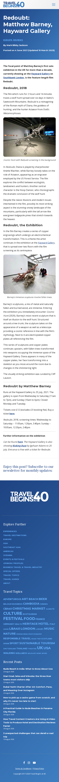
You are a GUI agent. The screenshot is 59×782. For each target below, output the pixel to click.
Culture (12, 613)
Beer (43, 599)
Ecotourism (30, 614)
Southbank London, (14, 77)
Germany (8, 624)
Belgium (7, 604)
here (12, 413)
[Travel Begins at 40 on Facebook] (24, 763)
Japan (6, 629)
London (28, 628)
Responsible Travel (17, 638)
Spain (6, 643)
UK (40, 647)
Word (44, 653)
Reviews (18, 40)
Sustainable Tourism (37, 643)
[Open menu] (54, 4)
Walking (9, 653)
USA (47, 648)
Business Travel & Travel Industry (22, 567)
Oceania (7, 555)
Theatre (32, 649)
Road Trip (36, 639)
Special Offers (11, 571)
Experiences (10, 531)
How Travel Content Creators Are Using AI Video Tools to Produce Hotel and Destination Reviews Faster (29, 722)
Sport (14, 643)
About (6, 583)
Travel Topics (11, 575)
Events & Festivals (13, 559)
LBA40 (14, 628)
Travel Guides (11, 579)
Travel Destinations (14, 535)
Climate (50, 609)
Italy (52, 624)
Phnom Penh (22, 634)
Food (29, 618)
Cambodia (31, 603)
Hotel (43, 623)
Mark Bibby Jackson (17, 45)
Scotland (46, 639)
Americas (8, 551)
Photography (35, 634)
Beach (33, 599)
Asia (5, 543)
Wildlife (32, 653)
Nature (9, 633)
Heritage (30, 623)
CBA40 (7, 608)
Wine (38, 653)
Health (18, 624)
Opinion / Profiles (13, 563)
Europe (7, 40)
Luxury (40, 629)
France (40, 619)
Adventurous (12, 599)
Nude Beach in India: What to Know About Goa (28, 669)
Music (49, 628)
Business (17, 604)
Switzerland (9, 649)
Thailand (21, 648)
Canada (44, 604)
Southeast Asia (12, 547)
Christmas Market (28, 608)
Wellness (21, 653)
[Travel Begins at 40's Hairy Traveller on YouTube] (34, 763)
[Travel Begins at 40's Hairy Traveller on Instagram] (29, 763)
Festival (13, 618)
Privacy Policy (38, 768)
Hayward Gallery (40, 73)
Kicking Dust (19, 445)
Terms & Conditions (23, 768)
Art (25, 599)
